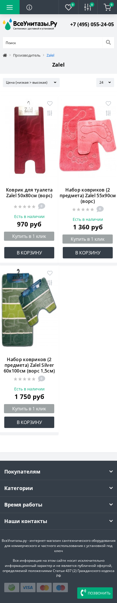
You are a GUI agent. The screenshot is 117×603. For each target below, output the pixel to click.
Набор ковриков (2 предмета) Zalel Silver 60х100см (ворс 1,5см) (29, 365)
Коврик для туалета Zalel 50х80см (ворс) (29, 193)
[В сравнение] (49, 113)
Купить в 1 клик (29, 236)
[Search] (108, 42)
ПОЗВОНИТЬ (99, 593)
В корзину (29, 253)
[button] (92, 24)
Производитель (27, 55)
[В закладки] (49, 104)
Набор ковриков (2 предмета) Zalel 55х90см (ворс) (88, 195)
